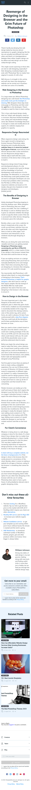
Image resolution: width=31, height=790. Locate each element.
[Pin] (24, 40)
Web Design (15, 32)
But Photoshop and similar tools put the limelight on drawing (15, 101)
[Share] (7, 40)
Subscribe (17, 762)
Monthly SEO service (10, 515)
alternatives (11, 512)
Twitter (10, 774)
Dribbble (24, 774)
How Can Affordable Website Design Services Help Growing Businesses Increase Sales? (14, 645)
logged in (12, 725)
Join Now (24, 594)
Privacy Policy (20, 599)
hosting (12, 504)
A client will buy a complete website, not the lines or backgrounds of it (14, 454)
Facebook (7, 774)
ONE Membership (9, 531)
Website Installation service (12, 522)
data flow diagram (22, 317)
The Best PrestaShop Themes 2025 (14, 709)
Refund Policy (20, 784)
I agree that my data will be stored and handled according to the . (14, 598)
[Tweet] (13, 40)
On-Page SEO (24, 515)
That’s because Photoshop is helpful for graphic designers (15, 279)
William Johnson (22, 36)
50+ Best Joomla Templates (11, 678)
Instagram (17, 774)
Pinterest (14, 774)
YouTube (20, 774)
